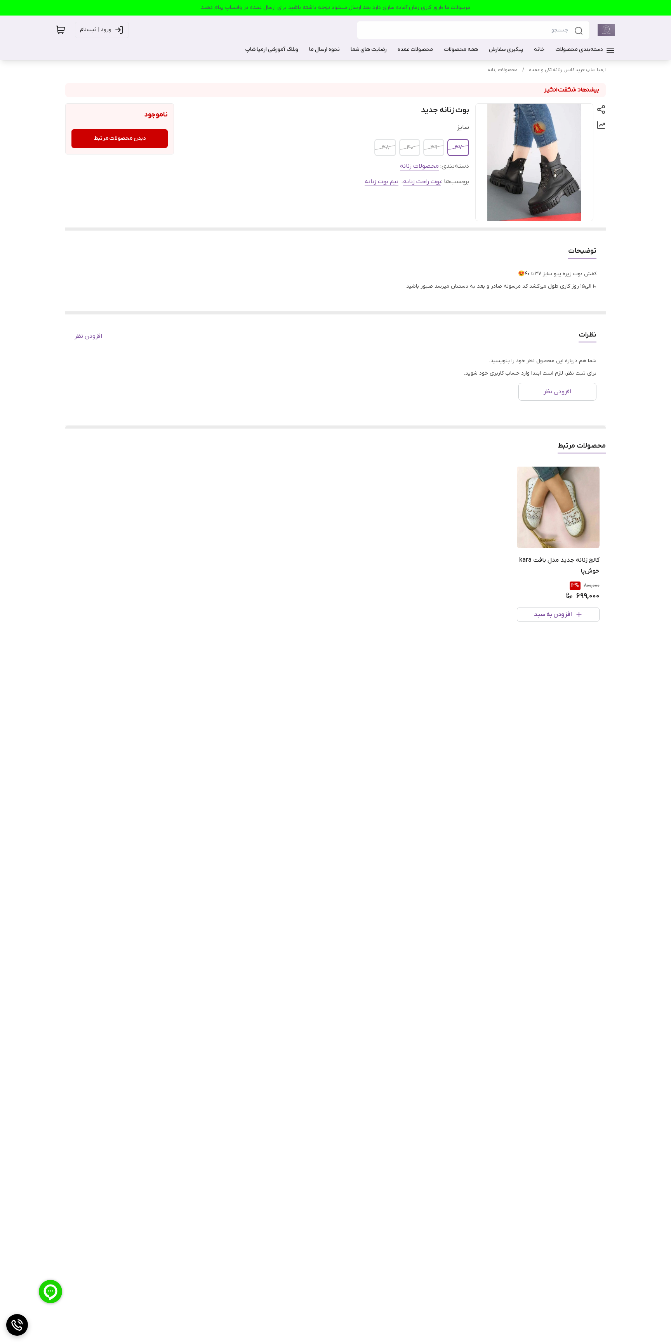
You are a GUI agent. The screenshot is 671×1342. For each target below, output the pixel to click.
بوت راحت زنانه (422, 182)
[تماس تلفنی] (17, 1325)
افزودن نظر (88, 336)
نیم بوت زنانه (381, 182)
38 (385, 147)
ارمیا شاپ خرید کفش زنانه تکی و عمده (567, 70)
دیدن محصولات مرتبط (120, 138)
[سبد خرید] (60, 30)
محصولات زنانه (502, 70)
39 (433, 147)
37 (458, 147)
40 (410, 147)
